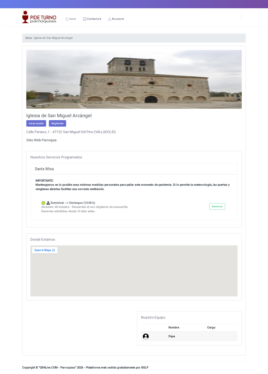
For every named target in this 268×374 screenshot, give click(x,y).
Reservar (217, 206)
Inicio (28, 38)
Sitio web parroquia (41, 140)
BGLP (144, 367)
